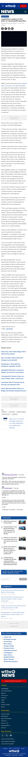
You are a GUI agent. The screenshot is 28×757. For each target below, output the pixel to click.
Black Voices (8, 644)
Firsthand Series (9, 648)
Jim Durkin (14, 414)
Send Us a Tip (4, 723)
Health (2, 700)
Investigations (8, 653)
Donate (23, 6)
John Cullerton (6, 414)
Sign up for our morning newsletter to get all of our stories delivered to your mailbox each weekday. (16, 423)
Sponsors (3, 727)
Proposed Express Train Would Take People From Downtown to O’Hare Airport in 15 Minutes (10, 530)
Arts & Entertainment (6, 691)
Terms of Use (15, 755)
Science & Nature (5, 704)
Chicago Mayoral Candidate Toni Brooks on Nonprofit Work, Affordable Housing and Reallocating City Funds (10, 561)
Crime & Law (4, 695)
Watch (10, 748)
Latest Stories (4, 689)
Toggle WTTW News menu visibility (26, 11)
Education (3, 698)
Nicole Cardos (12, 23)
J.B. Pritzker (12, 412)
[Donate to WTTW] (14, 751)
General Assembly (21, 412)
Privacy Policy (8, 755)
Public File (21, 755)
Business (3, 693)
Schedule (5, 748)
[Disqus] (14, 451)
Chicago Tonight (9, 646)
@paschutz (9, 329)
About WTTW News (6, 718)
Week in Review (9, 659)
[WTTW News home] (7, 11)
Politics (5, 16)
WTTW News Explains (11, 662)
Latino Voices (8, 655)
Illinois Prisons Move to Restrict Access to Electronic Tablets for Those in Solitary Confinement (10, 550)
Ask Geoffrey (8, 642)
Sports (3, 707)
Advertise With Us (5, 725)
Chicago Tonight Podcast (7, 739)
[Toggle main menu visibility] (2, 5)
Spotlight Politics (9, 657)
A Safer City (7, 637)
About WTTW (16, 748)
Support (23, 748)
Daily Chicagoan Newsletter (8, 741)
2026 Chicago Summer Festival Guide (10, 522)
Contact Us (4, 721)
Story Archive (4, 716)
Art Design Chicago (10, 639)
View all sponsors (14, 118)
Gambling (4, 412)
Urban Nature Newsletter (7, 744)
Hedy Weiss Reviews (10, 650)
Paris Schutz (4, 23)
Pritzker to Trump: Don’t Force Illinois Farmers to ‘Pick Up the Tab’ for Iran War (10, 540)
